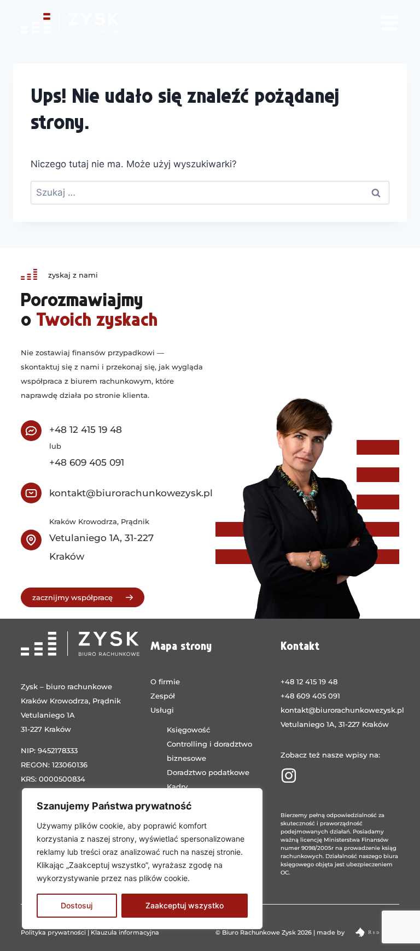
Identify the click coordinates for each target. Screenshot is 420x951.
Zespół (162, 695)
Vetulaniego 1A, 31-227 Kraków (335, 724)
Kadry (177, 786)
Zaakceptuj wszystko (184, 905)
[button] (389, 22)
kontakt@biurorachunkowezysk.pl (131, 493)
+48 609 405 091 (86, 462)
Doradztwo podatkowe (208, 772)
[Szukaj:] (210, 192)
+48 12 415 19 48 (85, 429)
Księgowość (188, 729)
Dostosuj (76, 905)
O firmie (165, 681)
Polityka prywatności (53, 932)
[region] (142, 858)
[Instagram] (289, 775)
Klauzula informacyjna (125, 932)
